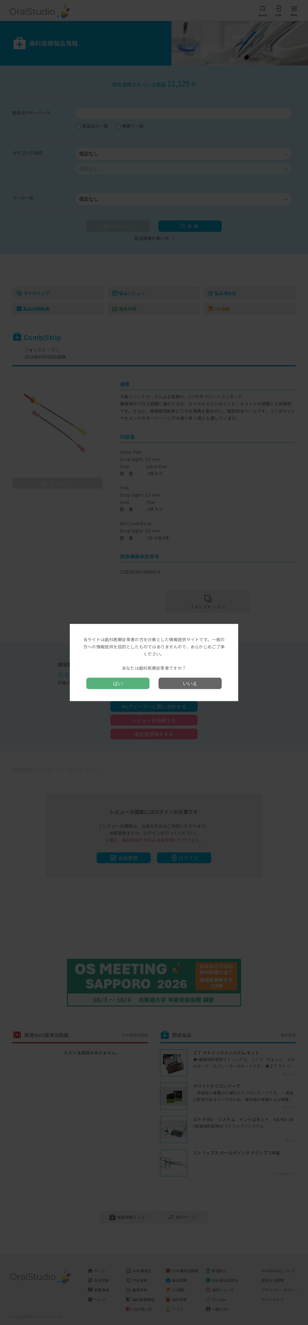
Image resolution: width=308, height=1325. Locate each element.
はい (118, 683)
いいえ (190, 683)
